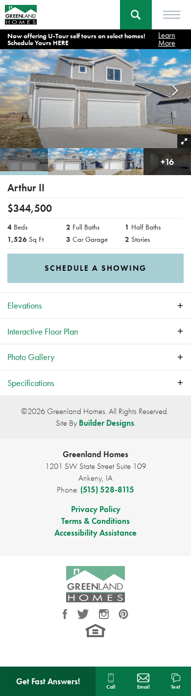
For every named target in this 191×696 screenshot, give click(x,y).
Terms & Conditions (95, 521)
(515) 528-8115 (107, 489)
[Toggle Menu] (171, 14)
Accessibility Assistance (95, 532)
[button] (136, 14)
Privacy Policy (95, 509)
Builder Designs (106, 422)
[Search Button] (136, 14)
